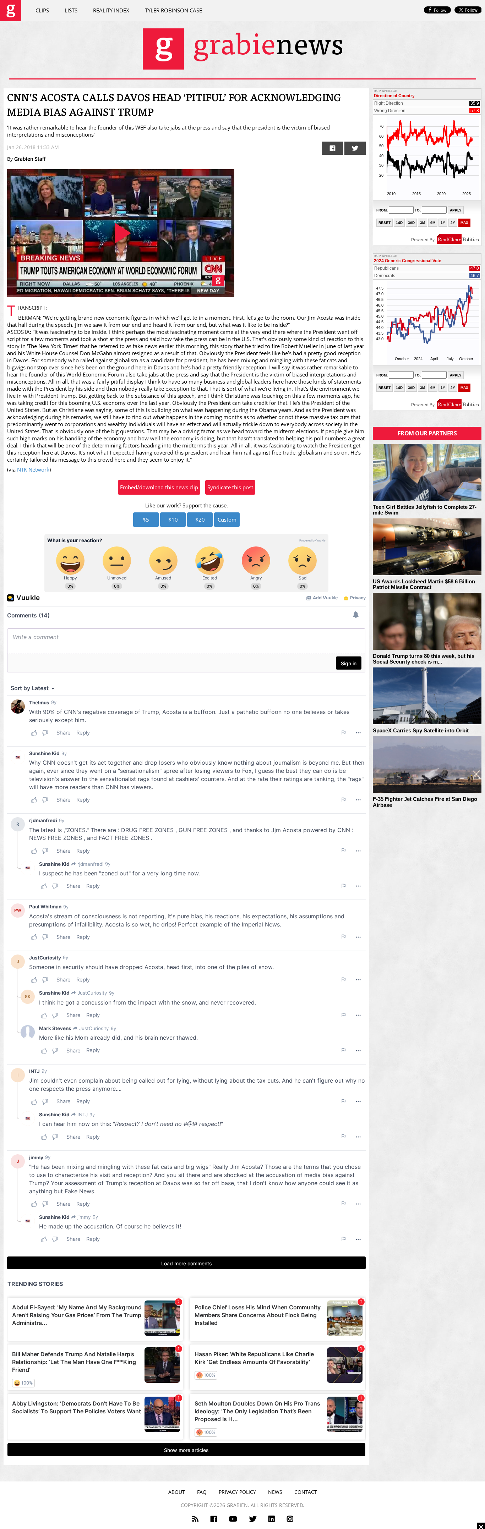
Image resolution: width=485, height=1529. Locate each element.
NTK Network (33, 469)
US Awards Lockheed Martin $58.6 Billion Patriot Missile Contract (424, 584)
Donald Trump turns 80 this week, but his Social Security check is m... (423, 659)
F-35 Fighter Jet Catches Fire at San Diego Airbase (425, 802)
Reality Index (111, 10)
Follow (440, 10)
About (176, 1492)
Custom (227, 519)
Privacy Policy (237, 1492)
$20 (200, 519)
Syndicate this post (230, 487)
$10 (173, 519)
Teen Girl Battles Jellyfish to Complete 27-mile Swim (424, 510)
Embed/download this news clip (159, 487)
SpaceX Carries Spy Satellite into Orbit (421, 730)
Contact (305, 1492)
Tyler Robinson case (173, 10)
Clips (42, 10)
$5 (146, 519)
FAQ (202, 1492)
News (275, 1492)
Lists (71, 10)
